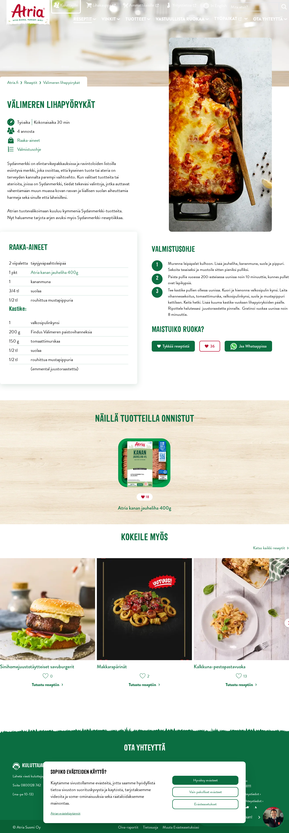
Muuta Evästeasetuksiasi (181, 827)
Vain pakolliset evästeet (205, 792)
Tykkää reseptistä (176, 346)
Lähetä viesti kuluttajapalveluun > (36, 776)
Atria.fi (12, 82)
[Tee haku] (284, 6)
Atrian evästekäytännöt (65, 813)
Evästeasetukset (205, 804)
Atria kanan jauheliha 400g (54, 272)
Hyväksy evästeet (205, 780)
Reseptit (30, 82)
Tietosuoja (150, 827)
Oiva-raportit (128, 827)
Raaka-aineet (28, 140)
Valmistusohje (29, 149)
